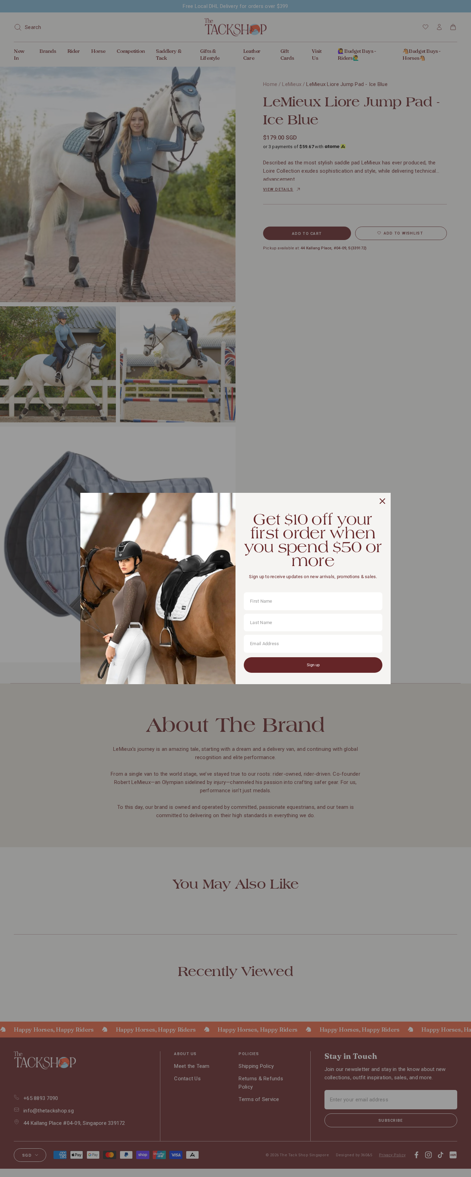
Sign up (313, 665)
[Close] (382, 501)
